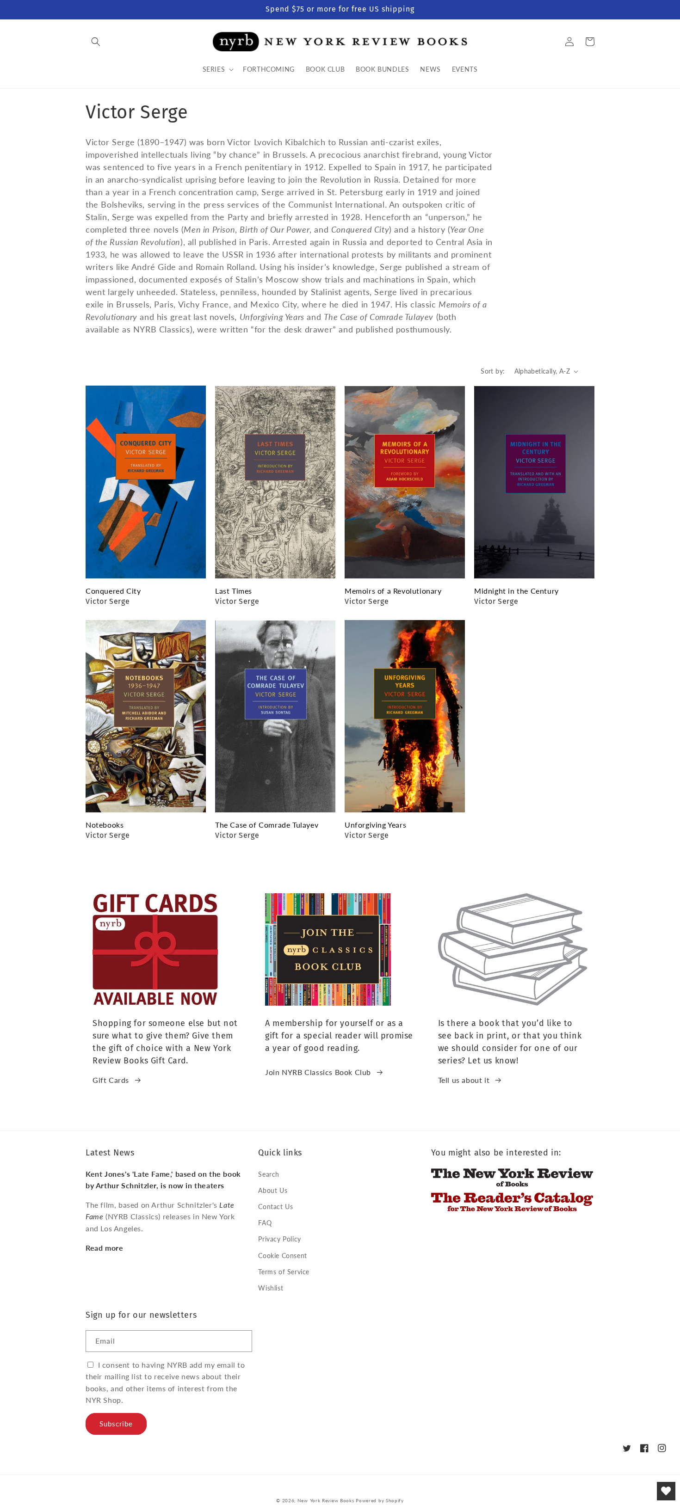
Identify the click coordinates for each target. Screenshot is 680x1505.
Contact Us (275, 1206)
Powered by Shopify (380, 1500)
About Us (272, 1190)
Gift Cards (111, 1079)
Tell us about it (464, 1079)
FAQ (265, 1223)
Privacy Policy (279, 1239)
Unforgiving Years (375, 824)
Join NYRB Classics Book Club (318, 1072)
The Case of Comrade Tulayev (266, 824)
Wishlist (270, 1288)
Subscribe (116, 1423)
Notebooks (105, 824)
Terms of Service (283, 1272)
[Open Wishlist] (666, 1491)
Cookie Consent (282, 1255)
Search (268, 1174)
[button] (96, 41)
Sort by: (493, 371)
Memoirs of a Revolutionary (393, 590)
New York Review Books (325, 1500)
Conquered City (113, 590)
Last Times (233, 590)
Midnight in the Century (516, 590)
